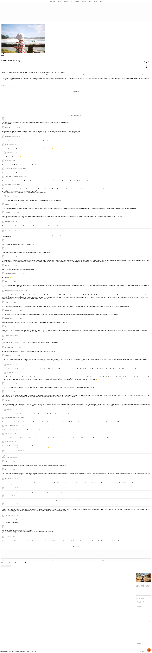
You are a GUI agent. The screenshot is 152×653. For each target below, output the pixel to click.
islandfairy (7, 204)
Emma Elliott (7, 118)
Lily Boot (9, 372)
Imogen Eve (7, 221)
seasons (59, 1)
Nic (5, 536)
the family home (52, 1)
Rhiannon (7, 248)
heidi (6, 391)
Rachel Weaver (8, 136)
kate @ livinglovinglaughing (10, 273)
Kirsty (6, 230)
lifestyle (95, 1)
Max (6, 326)
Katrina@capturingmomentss (11, 168)
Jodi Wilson (4, 85)
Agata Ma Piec (8, 184)
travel (90, 1)
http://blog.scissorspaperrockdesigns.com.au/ (10, 457)
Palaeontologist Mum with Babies (11, 290)
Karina (6, 496)
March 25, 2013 (11, 85)
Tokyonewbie (7, 515)
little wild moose (8, 355)
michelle (6, 144)
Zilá (6, 461)
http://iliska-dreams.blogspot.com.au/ (9, 484)
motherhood (66, 1)
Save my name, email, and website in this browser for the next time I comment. (15, 562)
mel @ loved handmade (9, 488)
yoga (71, 1)
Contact (101, 1)
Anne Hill (7, 265)
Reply (18, 118)
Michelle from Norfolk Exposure (11, 176)
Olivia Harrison (8, 400)
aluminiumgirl (8, 212)
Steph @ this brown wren (10, 425)
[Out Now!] (126, 100)
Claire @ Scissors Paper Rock (11, 451)
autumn (17, 85)
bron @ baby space (9, 347)
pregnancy (77, 1)
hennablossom (8, 504)
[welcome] (76, 100)
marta (6, 433)
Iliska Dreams (8, 478)
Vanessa (6, 256)
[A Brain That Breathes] (26, 100)
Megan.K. (7, 335)
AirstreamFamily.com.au (10, 417)
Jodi (8, 152)
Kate (6, 469)
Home (140, 651)
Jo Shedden (7, 240)
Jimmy (6, 302)
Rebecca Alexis (8, 127)
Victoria (6, 383)
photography (84, 1)
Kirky (6, 281)
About (143, 651)
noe (5, 160)
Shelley (6, 441)
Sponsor (146, 651)
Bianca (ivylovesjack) (9, 310)
